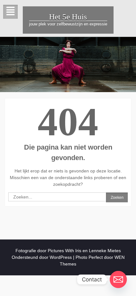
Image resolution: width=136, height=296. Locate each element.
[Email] (118, 279)
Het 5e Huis (68, 16)
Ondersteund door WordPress (42, 257)
